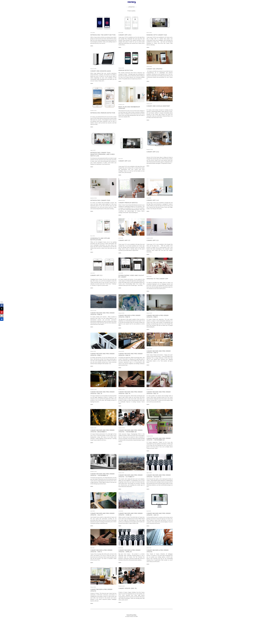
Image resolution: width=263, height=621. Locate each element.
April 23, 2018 (120, 32)
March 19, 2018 (149, 32)
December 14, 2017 (93, 110)
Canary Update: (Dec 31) (127, 588)
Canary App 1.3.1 (124, 240)
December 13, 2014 (150, 389)
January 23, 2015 (121, 351)
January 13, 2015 (149, 348)
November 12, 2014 (93, 471)
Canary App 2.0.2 (153, 152)
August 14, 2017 (92, 150)
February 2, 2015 (93, 351)
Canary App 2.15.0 (124, 35)
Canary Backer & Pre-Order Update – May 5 (101, 551)
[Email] (1, 315)
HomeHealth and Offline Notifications (100, 239)
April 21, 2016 (120, 238)
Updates (91, 45)
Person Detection (125, 70)
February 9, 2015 (149, 313)
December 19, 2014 (121, 389)
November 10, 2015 (150, 238)
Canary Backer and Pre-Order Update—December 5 (102, 431)
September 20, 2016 (121, 200)
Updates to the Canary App (157, 278)
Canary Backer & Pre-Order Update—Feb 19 (129, 316)
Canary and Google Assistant (158, 106)
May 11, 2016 (92, 235)
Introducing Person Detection (102, 113)
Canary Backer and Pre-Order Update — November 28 (130, 431)
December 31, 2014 (93, 389)
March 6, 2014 (149, 547)
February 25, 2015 (93, 310)
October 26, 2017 (149, 103)
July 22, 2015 (92, 273)
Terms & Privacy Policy (131, 615)
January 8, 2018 (149, 66)
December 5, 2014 (93, 427)
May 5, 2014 (92, 547)
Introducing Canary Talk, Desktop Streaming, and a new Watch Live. (102, 154)
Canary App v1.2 (96, 275)
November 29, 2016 (150, 149)
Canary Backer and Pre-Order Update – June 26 (130, 514)
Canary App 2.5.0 (124, 161)
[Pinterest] (1, 312)
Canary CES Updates (154, 69)
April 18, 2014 (120, 547)
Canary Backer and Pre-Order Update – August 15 (159, 475)
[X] (1, 309)
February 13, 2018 (93, 68)
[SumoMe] (1, 319)
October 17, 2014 (121, 472)
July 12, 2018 (92, 32)
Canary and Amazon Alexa (100, 71)
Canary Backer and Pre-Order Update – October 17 (130, 475)
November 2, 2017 (121, 104)
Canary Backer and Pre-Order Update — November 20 (159, 439)
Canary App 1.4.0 (153, 200)
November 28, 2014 (121, 427)
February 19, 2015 (121, 313)
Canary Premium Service (128, 202)
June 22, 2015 (120, 273)
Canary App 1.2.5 (153, 240)
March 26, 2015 (149, 276)
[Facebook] (1, 305)
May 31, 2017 (120, 158)
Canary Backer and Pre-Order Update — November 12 (102, 474)
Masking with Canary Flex (157, 35)
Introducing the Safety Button (102, 35)
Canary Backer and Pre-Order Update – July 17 (102, 514)
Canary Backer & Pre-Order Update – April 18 (129, 551)
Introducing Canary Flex (100, 200)
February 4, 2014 (93, 587)
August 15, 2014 (149, 472)
